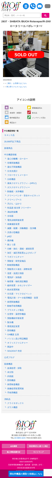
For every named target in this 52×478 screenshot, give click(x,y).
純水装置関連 (13, 289)
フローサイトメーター (17, 175)
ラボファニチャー (15, 257)
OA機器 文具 (13, 334)
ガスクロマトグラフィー (18, 187)
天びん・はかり (14, 204)
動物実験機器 (13, 265)
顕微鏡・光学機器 (15, 191)
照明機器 (11, 330)
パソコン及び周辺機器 (17, 339)
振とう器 (11, 244)
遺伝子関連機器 (14, 167)
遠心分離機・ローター (17, 159)
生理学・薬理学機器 (16, 314)
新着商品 (8, 148)
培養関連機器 (13, 163)
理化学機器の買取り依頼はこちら (26, 474)
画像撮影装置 (13, 224)
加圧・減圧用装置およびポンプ (21, 253)
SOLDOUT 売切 (14, 351)
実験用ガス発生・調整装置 (19, 269)
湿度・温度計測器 (15, 273)
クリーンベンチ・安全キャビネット (23, 195)
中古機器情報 (10, 154)
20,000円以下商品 (12, 141)
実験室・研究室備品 (16, 261)
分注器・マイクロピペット (19, 294)
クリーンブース (14, 200)
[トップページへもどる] (10, 6)
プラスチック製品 (15, 310)
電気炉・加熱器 (14, 277)
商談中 (10, 347)
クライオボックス (15, 403)
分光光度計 (12, 171)
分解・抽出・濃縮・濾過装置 (20, 249)
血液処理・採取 (14, 368)
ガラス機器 (12, 407)
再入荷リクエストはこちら (16, 87)
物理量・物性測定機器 (17, 281)
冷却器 (10, 216)
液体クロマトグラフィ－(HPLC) (22, 183)
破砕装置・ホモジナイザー (19, 285)
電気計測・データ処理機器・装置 (22, 298)
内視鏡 (10, 376)
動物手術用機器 (14, 306)
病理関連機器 (13, 302)
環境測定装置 (13, 326)
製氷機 (10, 322)
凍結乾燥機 (12, 212)
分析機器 (11, 179)
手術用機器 (12, 392)
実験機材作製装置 (15, 318)
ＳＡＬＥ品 (9, 135)
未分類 (10, 372)
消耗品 (7, 399)
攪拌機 (10, 240)
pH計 (9, 236)
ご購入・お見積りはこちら (16, 83)
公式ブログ (9, 357)
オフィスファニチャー (17, 343)
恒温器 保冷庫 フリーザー (19, 208)
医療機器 (8, 364)
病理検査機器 (13, 384)
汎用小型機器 (13, 232)
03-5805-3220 (19, 438)
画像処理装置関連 (15, 388)
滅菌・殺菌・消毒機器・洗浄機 (21, 228)
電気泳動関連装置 (15, 220)
